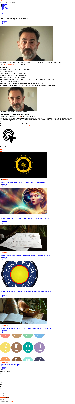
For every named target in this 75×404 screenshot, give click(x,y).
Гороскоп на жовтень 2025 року (10, 365)
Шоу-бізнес (4, 9)
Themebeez (11, 401)
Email (1, 386)
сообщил (19, 116)
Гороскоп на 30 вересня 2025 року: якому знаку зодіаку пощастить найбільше (25, 255)
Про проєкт (4, 4)
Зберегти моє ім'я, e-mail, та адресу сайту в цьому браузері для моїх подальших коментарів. (21, 390)
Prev (1, 149)
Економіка (4, 7)
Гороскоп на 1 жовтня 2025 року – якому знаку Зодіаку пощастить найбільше (25, 218)
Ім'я (1, 384)
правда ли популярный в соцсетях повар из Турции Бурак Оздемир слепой (23, 125)
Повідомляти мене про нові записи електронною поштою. (13, 395)
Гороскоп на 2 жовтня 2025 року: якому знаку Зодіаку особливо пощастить (24, 182)
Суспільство (5, 8)
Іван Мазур (4, 21)
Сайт (1, 388)
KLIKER (1, 0)
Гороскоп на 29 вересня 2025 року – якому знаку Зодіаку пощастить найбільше (25, 291)
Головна (4, 5)
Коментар (2, 382)
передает (38, 123)
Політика (4, 6)
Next (1, 151)
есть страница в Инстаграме (9, 64)
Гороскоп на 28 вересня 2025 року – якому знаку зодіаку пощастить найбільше (25, 328)
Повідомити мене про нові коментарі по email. (11, 393)
